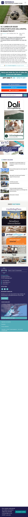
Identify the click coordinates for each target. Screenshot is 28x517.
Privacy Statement (5, 326)
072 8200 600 (6, 280)
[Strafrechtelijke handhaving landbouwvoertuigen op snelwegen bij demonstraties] (4, 191)
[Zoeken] (25, 95)
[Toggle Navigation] (25, 3)
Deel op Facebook (15, 84)
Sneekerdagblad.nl (9, 2)
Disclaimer (3, 324)
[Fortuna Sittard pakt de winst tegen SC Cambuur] (4, 171)
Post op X (14, 87)
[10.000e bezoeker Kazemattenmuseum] (4, 184)
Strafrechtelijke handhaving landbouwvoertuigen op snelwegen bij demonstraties (18, 190)
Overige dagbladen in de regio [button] (8, 317)
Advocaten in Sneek (14, 194)
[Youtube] (5, 289)
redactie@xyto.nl (6, 282)
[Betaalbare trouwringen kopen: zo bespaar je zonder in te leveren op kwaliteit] (4, 165)
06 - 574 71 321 (19, 78)
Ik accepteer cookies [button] (20, 511)
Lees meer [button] (8, 514)
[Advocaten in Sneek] (4, 197)
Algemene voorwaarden (6, 321)
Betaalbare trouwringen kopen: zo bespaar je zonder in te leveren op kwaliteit (17, 164)
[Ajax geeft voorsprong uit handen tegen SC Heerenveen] (4, 178)
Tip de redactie (15, 90)
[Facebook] (2, 289)
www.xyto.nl (5, 283)
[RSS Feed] (7, 289)
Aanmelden (4, 298)
